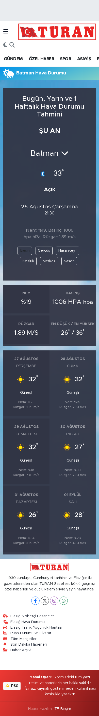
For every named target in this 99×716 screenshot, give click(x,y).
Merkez (49, 261)
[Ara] (12, 45)
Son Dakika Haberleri (28, 644)
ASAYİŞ (84, 59)
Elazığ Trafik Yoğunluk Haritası (36, 627)
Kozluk (28, 261)
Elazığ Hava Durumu (27, 622)
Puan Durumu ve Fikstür (30, 633)
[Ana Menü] (5, 31)
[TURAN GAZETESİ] (57, 31)
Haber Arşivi (20, 650)
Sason (69, 261)
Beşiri (25, 250)
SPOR (65, 59)
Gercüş (44, 250)
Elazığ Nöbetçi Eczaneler (32, 616)
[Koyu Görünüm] (5, 45)
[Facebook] (35, 600)
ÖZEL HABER (41, 59)
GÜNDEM (13, 59)
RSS (14, 686)
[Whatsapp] (63, 600)
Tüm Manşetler (23, 639)
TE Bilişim (62, 709)
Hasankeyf (67, 250)
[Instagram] (54, 600)
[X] (45, 600)
